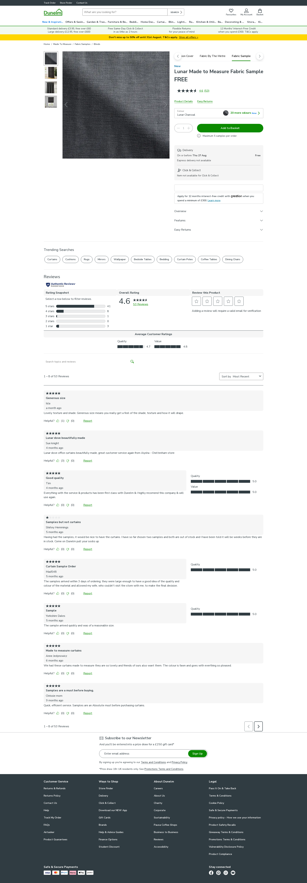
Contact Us (81, 2)
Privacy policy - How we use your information (235, 817)
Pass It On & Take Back (222, 788)
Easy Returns (205, 101)
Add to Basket (230, 128)
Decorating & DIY (235, 22)
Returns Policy (52, 795)
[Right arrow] (166, 105)
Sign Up (197, 754)
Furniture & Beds (118, 22)
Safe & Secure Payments (223, 810)
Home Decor (148, 22)
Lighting (182, 22)
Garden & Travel (97, 22)
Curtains (162, 22)
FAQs (47, 825)
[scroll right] (259, 56)
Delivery (103, 795)
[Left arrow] (66, 105)
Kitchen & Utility (206, 22)
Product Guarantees (55, 839)
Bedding (135, 22)
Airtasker (49, 832)
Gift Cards (105, 817)
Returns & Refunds (55, 788)
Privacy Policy (179, 762)
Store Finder (66, 2)
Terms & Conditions (220, 795)
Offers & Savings (75, 22)
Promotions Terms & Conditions (227, 839)
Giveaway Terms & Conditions (226, 832)
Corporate (160, 810)
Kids (260, 22)
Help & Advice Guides (111, 832)
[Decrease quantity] (178, 128)
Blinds (172, 22)
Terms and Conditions (153, 762)
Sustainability (162, 817)
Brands (103, 825)
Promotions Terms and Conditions (163, 769)
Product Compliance (220, 854)
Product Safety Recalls (222, 825)
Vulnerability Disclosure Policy (226, 846)
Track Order (50, 2)
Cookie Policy (216, 803)
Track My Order (52, 817)
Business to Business (166, 832)
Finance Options (108, 839)
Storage (252, 22)
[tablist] (218, 56)
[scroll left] (177, 56)
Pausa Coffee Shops (165, 825)
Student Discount (109, 846)
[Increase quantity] (189, 128)
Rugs (192, 22)
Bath (221, 22)
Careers (158, 788)
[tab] (184, 56)
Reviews (158, 839)
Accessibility (161, 846)
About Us (159, 795)
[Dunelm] (53, 12)
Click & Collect (107, 803)
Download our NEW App (113, 810)
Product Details (183, 101)
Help (46, 810)
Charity (158, 803)
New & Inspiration (53, 22)
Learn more (214, 200)
